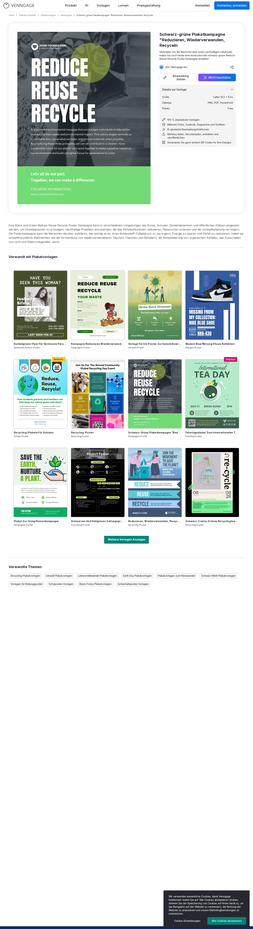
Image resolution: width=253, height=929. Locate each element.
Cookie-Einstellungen (187, 920)
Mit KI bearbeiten (220, 77)
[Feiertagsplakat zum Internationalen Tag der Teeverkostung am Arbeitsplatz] (212, 393)
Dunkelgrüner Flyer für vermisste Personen (40, 343)
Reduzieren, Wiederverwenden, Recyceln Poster (155, 521)
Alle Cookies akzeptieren (227, 920)
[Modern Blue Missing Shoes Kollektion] (212, 305)
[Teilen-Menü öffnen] (232, 67)
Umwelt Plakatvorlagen (59, 575)
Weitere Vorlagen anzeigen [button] (126, 539)
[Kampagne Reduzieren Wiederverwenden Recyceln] (97, 305)
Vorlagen (103, 5)
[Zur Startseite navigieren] (18, 5)
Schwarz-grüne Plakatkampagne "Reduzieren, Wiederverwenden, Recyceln (155, 432)
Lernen (123, 5)
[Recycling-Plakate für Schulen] (40, 393)
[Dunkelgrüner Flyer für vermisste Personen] (40, 305)
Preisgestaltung (148, 5)
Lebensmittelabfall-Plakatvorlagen (97, 575)
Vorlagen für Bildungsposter (27, 583)
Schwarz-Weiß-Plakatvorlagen (218, 575)
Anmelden (202, 5)
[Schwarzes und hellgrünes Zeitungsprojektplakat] (97, 482)
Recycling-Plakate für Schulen (34, 432)
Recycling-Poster (82, 432)
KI (86, 5)
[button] (178, 77)
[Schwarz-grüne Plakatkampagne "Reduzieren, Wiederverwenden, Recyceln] (155, 393)
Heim (11, 15)
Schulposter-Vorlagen (61, 583)
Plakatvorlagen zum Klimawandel (176, 575)
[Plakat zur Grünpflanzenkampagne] (40, 482)
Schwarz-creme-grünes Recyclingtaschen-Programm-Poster (212, 521)
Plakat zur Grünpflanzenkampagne (36, 521)
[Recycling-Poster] (97, 393)
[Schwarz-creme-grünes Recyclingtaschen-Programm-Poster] (212, 482)
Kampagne (66, 15)
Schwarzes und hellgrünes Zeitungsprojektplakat (97, 521)
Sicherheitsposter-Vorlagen (133, 583)
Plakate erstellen (27, 15)
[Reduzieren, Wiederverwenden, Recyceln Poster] (155, 482)
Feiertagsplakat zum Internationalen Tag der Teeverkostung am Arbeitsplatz (212, 432)
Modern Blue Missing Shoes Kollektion (210, 343)
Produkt (71, 5)
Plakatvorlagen (48, 15)
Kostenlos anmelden (232, 5)
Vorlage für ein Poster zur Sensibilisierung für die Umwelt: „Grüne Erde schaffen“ (155, 343)
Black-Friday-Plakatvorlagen (96, 583)
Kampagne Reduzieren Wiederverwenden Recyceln (97, 343)
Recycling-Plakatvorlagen (25, 575)
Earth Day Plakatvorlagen (137, 575)
